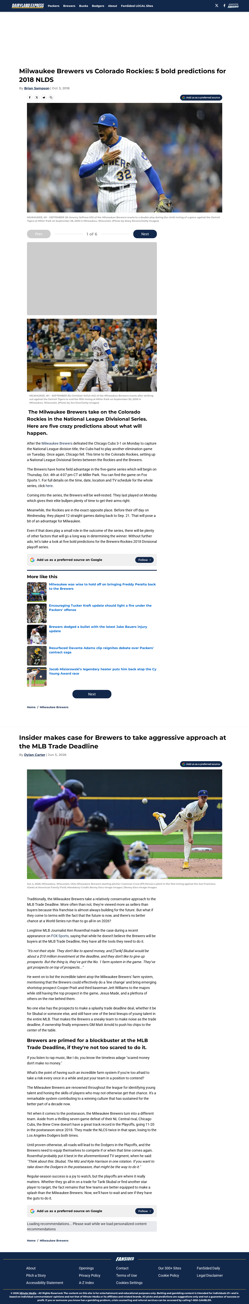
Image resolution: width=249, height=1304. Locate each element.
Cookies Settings (129, 1283)
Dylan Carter (34, 755)
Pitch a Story (36, 1275)
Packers (53, 6)
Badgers (98, 6)
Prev (38, 234)
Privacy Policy (89, 1275)
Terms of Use (126, 1275)
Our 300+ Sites (169, 1268)
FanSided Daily (208, 1268)
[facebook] (224, 5)
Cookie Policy (168, 1275)
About (112, 6)
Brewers (69, 6)
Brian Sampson (36, 88)
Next (145, 234)
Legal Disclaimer (210, 1275)
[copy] (51, 97)
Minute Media (27, 1293)
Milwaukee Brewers (57, 443)
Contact (122, 1268)
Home (31, 707)
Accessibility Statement (44, 1283)
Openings (86, 1268)
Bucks (83, 6)
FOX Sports (60, 936)
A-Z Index (86, 1283)
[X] (216, 5)
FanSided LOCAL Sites (137, 6)
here (49, 486)
